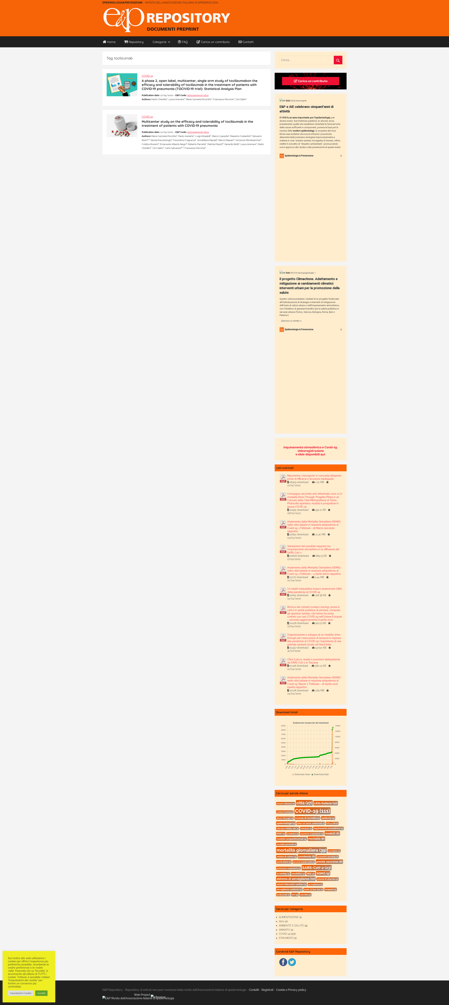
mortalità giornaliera (301, 850)
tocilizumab (283, 895)
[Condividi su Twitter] (292, 965)
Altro (281, 921)
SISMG (323, 873)
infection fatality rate (288, 828)
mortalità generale (286, 844)
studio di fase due (313, 889)
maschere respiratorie (311, 834)
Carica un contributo (215, 42)
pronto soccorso (329, 861)
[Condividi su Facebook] (283, 965)
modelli (332, 833)
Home (111, 42)
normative (334, 851)
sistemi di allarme (327, 879)
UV (295, 894)
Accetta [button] (41, 993)
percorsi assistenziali (303, 862)
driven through (285, 818)
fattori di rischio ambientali (310, 823)
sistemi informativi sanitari (291, 884)
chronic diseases (286, 803)
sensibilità (298, 873)
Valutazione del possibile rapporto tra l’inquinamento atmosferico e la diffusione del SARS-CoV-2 (313, 549)
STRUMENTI (286, 938)
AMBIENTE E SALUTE (291, 925)
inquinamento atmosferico (328, 828)
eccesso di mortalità (307, 818)
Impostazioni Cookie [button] (20, 993)
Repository (136, 42)
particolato (284, 862)
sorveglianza (315, 884)
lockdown (293, 834)
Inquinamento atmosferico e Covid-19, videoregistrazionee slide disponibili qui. (310, 451)
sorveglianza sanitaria (289, 889)
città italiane (325, 803)
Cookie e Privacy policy (291, 989)
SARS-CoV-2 (316, 867)
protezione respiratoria (288, 868)
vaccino (305, 894)
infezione (306, 828)
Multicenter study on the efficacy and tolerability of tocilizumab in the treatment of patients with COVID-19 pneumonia (197, 123)
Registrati (267, 989)
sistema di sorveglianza (296, 879)
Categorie (159, 42)
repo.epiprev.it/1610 (198, 95)
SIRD (311, 873)
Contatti (248, 42)
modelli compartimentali (291, 839)
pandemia (306, 856)
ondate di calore (286, 856)
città (304, 803)
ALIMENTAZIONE (289, 917)
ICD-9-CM (332, 823)
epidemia (328, 818)
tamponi (330, 889)
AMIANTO (284, 929)
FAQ (185, 42)
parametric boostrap (327, 857)
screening (283, 873)
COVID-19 (147, 76)
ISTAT (281, 833)
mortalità (316, 838)
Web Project (142, 994)
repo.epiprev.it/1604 (198, 132)
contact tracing (285, 812)
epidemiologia (286, 823)
